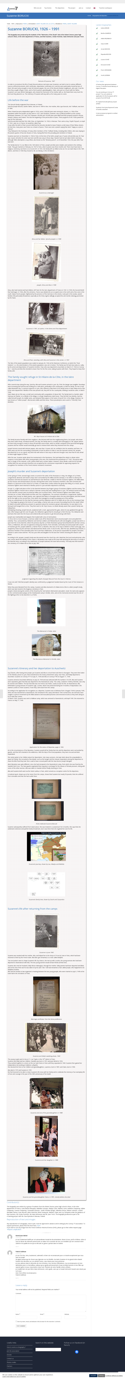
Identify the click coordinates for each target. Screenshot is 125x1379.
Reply (17, 1246)
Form (38, 1226)
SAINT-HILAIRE (72, 24)
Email (41, 1314)
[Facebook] (8, 1)
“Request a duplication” (14, 1229)
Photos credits (11, 1362)
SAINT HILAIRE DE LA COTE (45, 24)
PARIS (25, 24)
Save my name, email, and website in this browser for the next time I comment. (38, 1321)
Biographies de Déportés (100, 15)
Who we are (37, 8)
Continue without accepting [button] (114, 1375)
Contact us (10, 1358)
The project (72, 8)
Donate (9, 1355)
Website (67, 1314)
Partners (9, 1366)
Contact (88, 8)
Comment (18, 1293)
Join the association (13, 1351)
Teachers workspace (105, 8)
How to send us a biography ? (16, 1347)
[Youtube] (11, 1)
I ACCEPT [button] (93, 1375)
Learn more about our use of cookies (14, 1376)
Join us (81, 8)
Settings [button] (101, 1375)
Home (89, 15)
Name (17, 1314)
